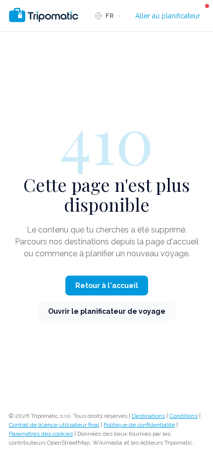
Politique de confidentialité (139, 424)
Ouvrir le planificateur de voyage (106, 311)
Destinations (148, 415)
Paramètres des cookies (41, 433)
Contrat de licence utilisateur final (54, 424)
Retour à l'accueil (106, 285)
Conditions (183, 415)
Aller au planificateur (167, 16)
